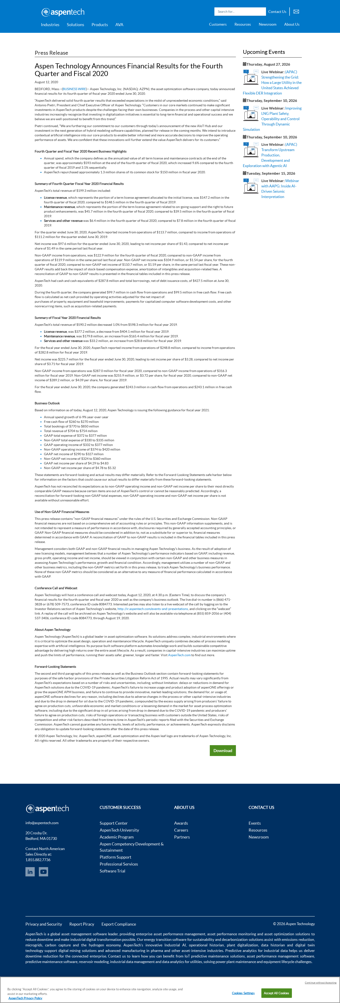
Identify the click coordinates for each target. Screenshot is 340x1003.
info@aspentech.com (42, 823)
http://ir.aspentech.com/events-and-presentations (152, 609)
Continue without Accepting (321, 982)
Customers (218, 24)
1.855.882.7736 (37, 860)
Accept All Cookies (276, 993)
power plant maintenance (236, 962)
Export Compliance (119, 924)
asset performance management (179, 934)
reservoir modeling (94, 962)
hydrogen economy (105, 945)
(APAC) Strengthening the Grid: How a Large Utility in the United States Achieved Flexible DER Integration (272, 82)
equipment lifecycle (278, 962)
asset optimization (279, 934)
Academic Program (117, 837)
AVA (119, 24)
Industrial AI (175, 945)
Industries (50, 24)
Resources (243, 24)
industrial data (276, 950)
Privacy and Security (43, 924)
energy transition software (165, 939)
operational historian (206, 945)
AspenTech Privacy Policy (25, 998)
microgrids (33, 945)
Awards (181, 823)
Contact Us (277, 11)
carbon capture (58, 945)
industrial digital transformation (95, 939)
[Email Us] (296, 11)
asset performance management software (280, 956)
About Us (292, 24)
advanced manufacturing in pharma (134, 950)
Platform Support (115, 857)
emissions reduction (298, 939)
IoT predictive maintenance (207, 956)
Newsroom (267, 24)
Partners (182, 837)
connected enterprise (89, 956)
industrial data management (132, 962)
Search (261, 11)
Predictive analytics (241, 950)
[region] (170, 990)
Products (100, 24)
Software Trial (112, 871)
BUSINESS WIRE (74, 89)
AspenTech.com (179, 655)
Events (255, 823)
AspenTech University (119, 830)
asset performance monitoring (231, 934)
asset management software (84, 934)
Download (222, 750)
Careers (181, 830)
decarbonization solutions (242, 939)
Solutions (75, 24)
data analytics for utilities (182, 962)
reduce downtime (39, 939)
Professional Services (119, 864)
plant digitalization (242, 945)
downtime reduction (41, 956)
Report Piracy (81, 924)
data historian (273, 945)
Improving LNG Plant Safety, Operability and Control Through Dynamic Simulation (272, 118)
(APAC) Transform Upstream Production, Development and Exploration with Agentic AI (270, 155)
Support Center (114, 823)
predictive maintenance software (51, 962)
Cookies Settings (243, 993)
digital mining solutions (78, 950)
